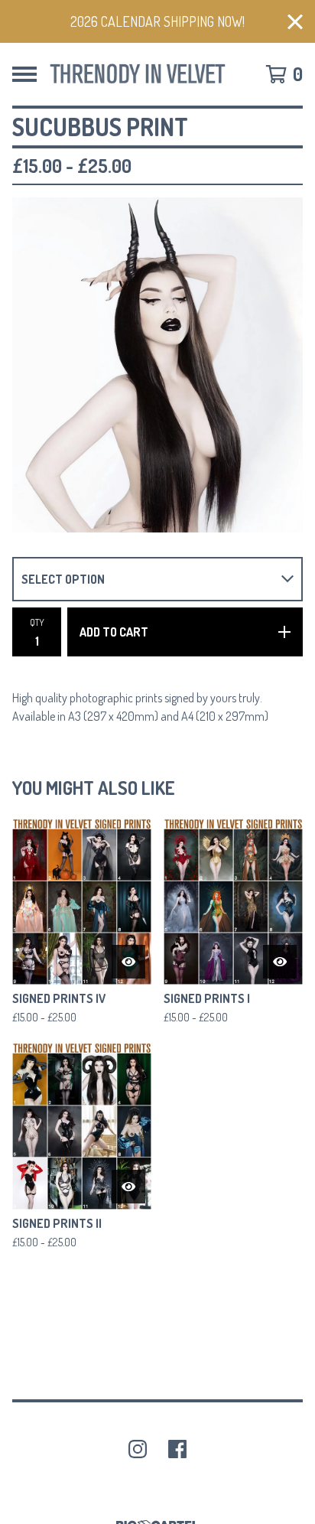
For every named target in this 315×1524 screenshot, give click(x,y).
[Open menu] (24, 74)
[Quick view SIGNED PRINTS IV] (128, 962)
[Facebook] (177, 1449)
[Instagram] (138, 1449)
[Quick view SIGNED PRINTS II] (128, 1186)
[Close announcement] (295, 22)
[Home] (137, 74)
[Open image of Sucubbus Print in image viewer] (157, 364)
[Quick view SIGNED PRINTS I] (280, 962)
